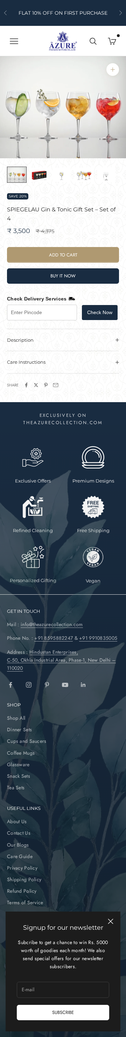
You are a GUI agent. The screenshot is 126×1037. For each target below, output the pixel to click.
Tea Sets (15, 787)
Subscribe (63, 1012)
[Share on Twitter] (36, 385)
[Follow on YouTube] (65, 684)
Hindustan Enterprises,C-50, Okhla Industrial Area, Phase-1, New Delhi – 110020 (61, 660)
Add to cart (63, 255)
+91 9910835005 (98, 637)
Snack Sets (18, 776)
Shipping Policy (24, 879)
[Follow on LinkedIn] (83, 684)
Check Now (99, 312)
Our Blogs (18, 844)
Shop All (16, 718)
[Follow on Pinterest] (46, 684)
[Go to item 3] (61, 175)
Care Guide (20, 856)
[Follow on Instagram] (28, 684)
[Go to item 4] (84, 175)
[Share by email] (55, 385)
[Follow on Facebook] (10, 684)
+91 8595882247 (53, 637)
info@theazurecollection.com (52, 624)
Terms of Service (25, 902)
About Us (17, 821)
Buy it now (63, 276)
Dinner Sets (19, 729)
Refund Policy (22, 890)
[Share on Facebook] (26, 385)
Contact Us (18, 832)
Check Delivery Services (36, 299)
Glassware (18, 764)
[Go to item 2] (39, 175)
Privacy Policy (22, 867)
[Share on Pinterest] (46, 385)
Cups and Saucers (26, 741)
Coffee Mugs (21, 752)
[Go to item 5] (106, 175)
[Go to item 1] (17, 175)
